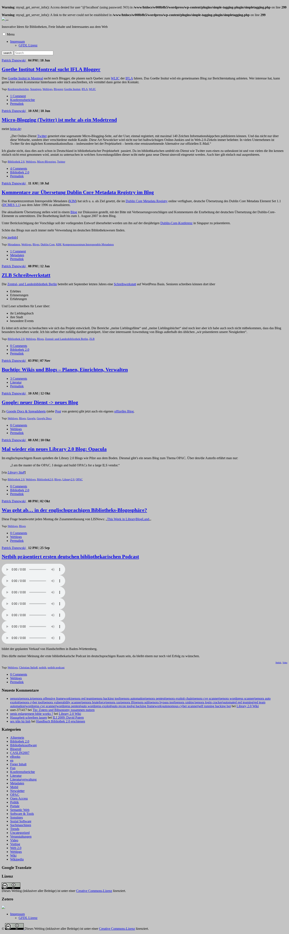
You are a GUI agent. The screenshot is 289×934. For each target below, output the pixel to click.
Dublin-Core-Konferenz (176, 223)
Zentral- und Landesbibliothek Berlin (32, 284)
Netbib (278, 662)
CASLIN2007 (19, 753)
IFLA (129, 78)
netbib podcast (56, 667)
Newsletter (17, 791)
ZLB (92, 338)
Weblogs (47, 89)
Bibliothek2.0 (45, 479)
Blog (73, 212)
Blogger (58, 89)
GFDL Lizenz (28, 45)
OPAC (79, 479)
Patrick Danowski (14, 60)
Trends (14, 829)
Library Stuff (16, 472)
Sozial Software (20, 821)
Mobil (14, 787)
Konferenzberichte (18, 89)
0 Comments (18, 346)
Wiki (13, 855)
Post (58, 411)
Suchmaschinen (20, 825)
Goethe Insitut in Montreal (25, 78)
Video (284, 662)
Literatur (16, 382)
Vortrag (15, 844)
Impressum (17, 41)
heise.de (15, 129)
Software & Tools (22, 813)
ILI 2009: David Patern (68, 717)
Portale (14, 806)
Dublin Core (48, 244)
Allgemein (17, 737)
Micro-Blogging (46, 161)
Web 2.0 (15, 848)
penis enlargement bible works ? (31, 714)
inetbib (12, 237)
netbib (42, 667)
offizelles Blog (124, 411)
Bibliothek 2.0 (16, 161)
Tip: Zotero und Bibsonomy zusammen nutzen (64, 710)
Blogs (36, 244)
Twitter (42, 136)
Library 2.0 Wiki (248, 706)
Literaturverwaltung (23, 779)
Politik (14, 802)
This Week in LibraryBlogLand (128, 519)
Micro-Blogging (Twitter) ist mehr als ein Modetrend (59, 120)
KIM (72, 201)
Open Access (19, 798)
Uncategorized (20, 832)
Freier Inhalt (18, 764)
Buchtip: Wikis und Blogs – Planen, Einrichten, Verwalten (65, 369)
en (11, 760)
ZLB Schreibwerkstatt (26, 275)
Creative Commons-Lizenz (94, 891)
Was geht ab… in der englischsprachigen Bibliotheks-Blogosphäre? (74, 510)
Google (31, 418)
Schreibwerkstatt (125, 284)
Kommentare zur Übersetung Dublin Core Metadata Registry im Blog (78, 192)
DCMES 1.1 (11, 205)
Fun (12, 768)
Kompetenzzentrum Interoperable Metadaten (88, 244)
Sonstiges (35, 89)
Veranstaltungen (21, 836)
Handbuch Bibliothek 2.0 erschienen (60, 721)
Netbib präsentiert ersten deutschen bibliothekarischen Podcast (70, 556)
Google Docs (44, 418)
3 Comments (18, 378)
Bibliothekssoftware (23, 745)
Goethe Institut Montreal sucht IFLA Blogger (51, 69)
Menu (11, 34)
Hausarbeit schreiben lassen (28, 717)
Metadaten (14, 244)
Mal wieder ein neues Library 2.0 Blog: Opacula (54, 449)
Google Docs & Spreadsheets (26, 411)
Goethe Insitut (72, 89)
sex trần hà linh (20, 721)
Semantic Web (19, 810)
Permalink (17, 103)
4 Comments (18, 168)
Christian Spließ (28, 667)
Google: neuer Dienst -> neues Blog (40, 402)
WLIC (115, 78)
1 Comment (18, 96)
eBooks (15, 756)
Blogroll (15, 749)
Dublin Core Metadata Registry (147, 201)
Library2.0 (68, 479)
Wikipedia (17, 859)
